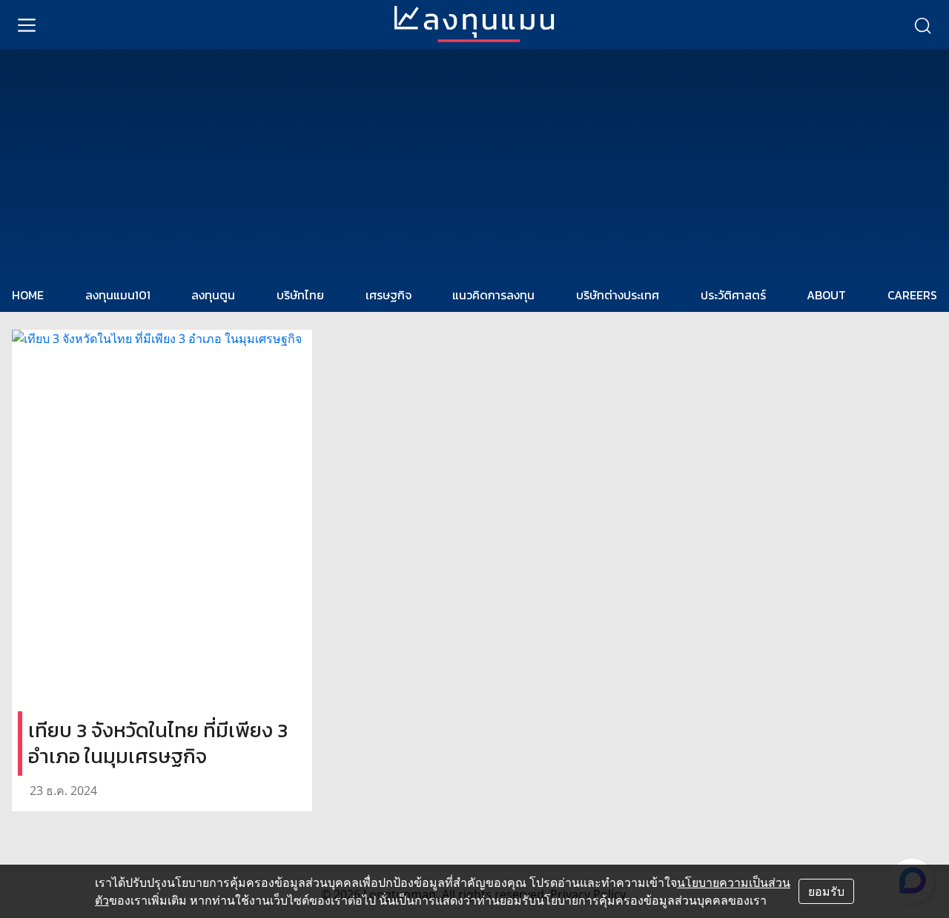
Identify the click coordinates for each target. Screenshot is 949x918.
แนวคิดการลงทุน (493, 295)
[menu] (27, 24)
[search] (922, 24)
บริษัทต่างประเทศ (617, 295)
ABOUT (826, 295)
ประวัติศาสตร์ (733, 295)
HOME (28, 295)
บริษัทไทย (300, 295)
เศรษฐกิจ (388, 295)
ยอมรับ (826, 891)
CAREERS (912, 295)
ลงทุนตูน (213, 295)
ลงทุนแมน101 (118, 295)
